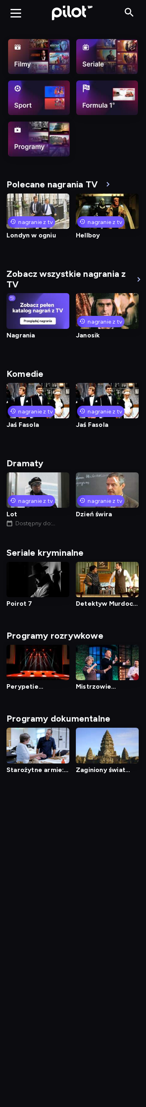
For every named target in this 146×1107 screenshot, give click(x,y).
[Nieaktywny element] (39, 56)
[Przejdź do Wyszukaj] (129, 12)
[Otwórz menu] (16, 13)
